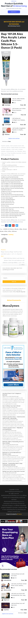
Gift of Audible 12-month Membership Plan (12, 178)
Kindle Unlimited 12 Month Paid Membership (12, 188)
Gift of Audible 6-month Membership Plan (12, 185)
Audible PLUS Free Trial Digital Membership (12, 191)
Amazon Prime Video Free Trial (9, 217)
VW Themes (19, 514)
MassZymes (11, 305)
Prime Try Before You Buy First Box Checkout (12, 212)
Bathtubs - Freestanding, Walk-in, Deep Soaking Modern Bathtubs (12, 464)
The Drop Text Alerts (6, 193)
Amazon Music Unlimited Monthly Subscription (13, 214)
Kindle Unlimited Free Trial (7, 202)
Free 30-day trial (20, 291)
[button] (14, 30)
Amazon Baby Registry (7, 198)
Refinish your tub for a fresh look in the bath (14, 471)
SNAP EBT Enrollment (6, 190)
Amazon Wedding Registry (8, 199)
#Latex (2, 231)
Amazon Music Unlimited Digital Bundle (11, 215)
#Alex (20, 229)
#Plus (9, 231)
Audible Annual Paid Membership (9, 177)
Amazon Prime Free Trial (7, 201)
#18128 (5, 229)
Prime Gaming (5, 206)
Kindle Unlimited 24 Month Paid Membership (12, 180)
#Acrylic (16, 229)
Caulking (10, 234)
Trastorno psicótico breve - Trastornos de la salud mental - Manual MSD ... (14, 417)
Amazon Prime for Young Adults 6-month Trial (13, 196)
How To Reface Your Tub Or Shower (11, 406)
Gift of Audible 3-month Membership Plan (12, 183)
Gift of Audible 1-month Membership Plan (12, 186)
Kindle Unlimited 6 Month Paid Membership (12, 194)
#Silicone (14, 231)
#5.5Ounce (11, 229)
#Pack (5, 231)
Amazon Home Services (7, 204)
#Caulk (25, 229)
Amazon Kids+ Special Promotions (10, 211)
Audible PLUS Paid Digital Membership (11, 182)
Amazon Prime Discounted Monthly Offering (12, 207)
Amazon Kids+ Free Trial (7, 209)
